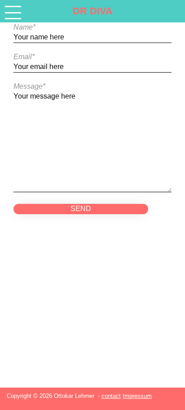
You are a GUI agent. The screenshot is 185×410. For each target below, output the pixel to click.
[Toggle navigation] (13, 12)
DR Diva (93, 11)
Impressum (137, 396)
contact (111, 396)
